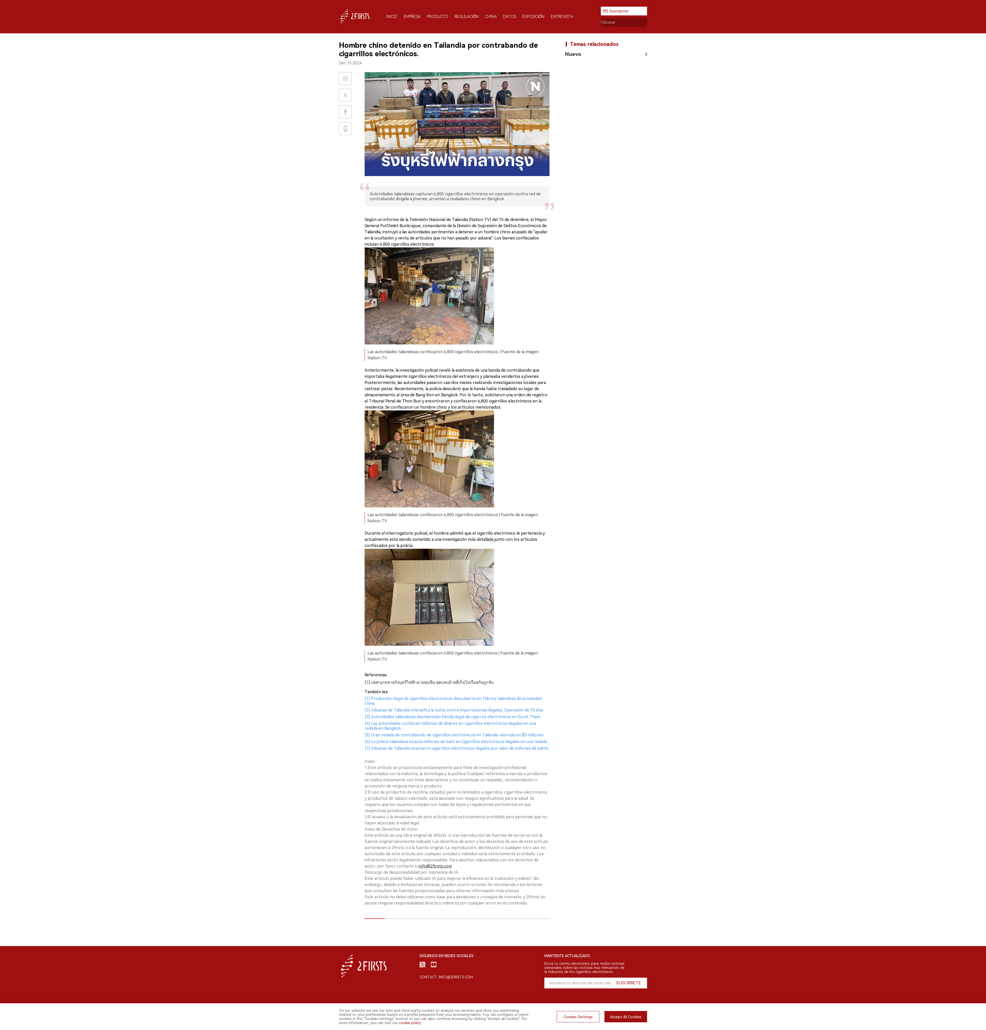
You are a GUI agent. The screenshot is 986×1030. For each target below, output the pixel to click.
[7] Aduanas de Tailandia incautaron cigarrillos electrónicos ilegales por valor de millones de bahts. (457, 748)
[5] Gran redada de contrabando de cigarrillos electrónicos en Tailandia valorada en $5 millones (454, 735)
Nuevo (573, 54)
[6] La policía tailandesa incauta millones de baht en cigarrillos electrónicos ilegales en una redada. (456, 741)
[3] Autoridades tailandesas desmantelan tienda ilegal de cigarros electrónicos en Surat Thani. (453, 716)
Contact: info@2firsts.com (446, 977)
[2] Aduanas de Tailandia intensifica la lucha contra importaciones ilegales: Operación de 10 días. (454, 710)
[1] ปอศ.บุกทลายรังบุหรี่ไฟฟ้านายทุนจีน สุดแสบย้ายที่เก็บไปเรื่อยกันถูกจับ (429, 682)
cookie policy (410, 1023)
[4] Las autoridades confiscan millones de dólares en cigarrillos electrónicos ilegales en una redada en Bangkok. (450, 726)
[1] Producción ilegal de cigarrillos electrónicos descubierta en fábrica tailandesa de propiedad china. (453, 701)
